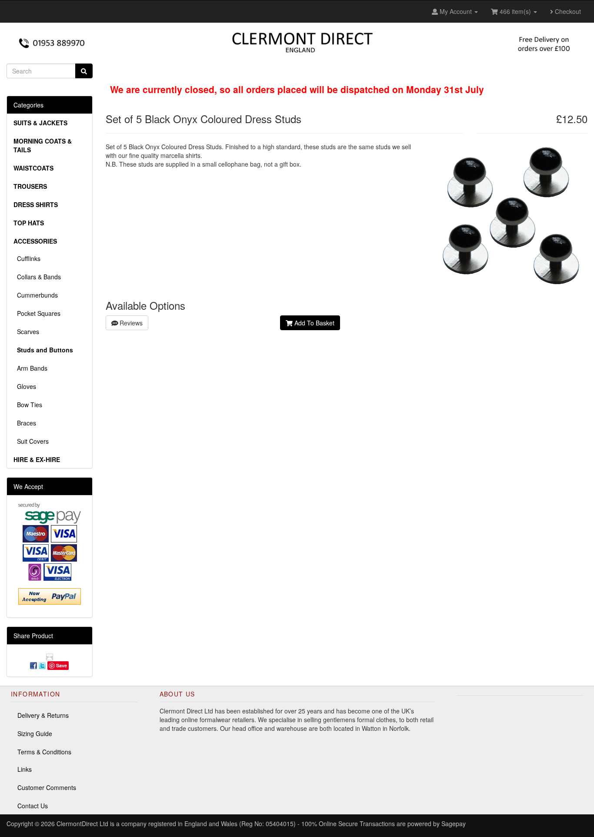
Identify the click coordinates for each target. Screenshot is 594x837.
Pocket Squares (36, 313)
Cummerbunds (35, 295)
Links (24, 769)
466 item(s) (515, 11)
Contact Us (32, 805)
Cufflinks (26, 258)
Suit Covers (31, 441)
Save (61, 665)
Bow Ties (27, 404)
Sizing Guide (34, 733)
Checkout (567, 11)
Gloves (24, 386)
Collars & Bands (37, 276)
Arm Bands (30, 368)
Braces (24, 422)
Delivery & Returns (43, 715)
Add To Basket (313, 322)
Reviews (130, 322)
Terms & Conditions (44, 751)
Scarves (26, 331)
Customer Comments (46, 787)
